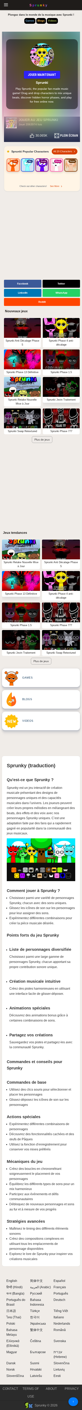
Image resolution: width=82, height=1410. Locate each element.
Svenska (60, 1341)
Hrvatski (36, 1369)
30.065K (41, 135)
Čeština (35, 1341)
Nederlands (62, 1323)
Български (38, 1352)
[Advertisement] (41, 236)
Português (61, 1293)
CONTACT (10, 1388)
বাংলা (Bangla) (15, 1293)
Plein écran (69, 135)
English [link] (11, 1280)
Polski (10, 1323)
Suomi (34, 1363)
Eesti (57, 1376)
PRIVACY (72, 1388)
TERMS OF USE (30, 1392)
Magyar (11, 1352)
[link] (13, 170)
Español (59, 1280)
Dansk (11, 1363)
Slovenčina (61, 1363)
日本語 (11, 1311)
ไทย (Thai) (13, 1317)
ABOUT (51, 1388)
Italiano (59, 1317)
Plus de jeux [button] (42, 439)
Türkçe (35, 1311)
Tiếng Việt (61, 1311)
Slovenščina (15, 1376)
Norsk (10, 1369)
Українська (38, 1323)
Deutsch (59, 1299)
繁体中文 (36, 1330)
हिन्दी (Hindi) (14, 1287)
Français (60, 1287)
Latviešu (36, 1376)
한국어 (35, 1317)
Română (60, 1330)
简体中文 (36, 1280)
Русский (36, 1293)
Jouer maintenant (42, 75)
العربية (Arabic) (40, 1287)
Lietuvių (59, 1369)
